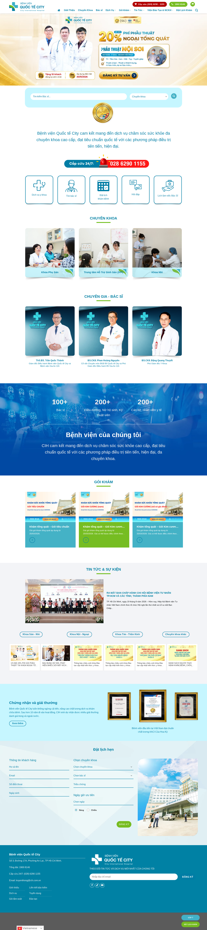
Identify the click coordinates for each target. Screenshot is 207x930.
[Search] (196, 10)
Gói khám (124, 10)
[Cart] (192, 4)
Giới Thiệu (69, 10)
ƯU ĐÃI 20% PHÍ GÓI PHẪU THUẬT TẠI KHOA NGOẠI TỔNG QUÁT (24, 664)
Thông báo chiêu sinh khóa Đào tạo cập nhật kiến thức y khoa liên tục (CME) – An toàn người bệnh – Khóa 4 (118, 664)
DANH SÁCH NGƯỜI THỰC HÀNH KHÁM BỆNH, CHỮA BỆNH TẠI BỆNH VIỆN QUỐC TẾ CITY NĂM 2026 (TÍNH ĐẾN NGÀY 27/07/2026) (182, 664)
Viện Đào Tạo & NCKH (159, 10)
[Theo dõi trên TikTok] (97, 885)
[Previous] (7, 49)
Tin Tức (138, 10)
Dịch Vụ (110, 10)
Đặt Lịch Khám (184, 10)
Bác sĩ (99, 10)
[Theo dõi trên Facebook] (92, 885)
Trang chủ (59, 10)
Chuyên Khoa (85, 10)
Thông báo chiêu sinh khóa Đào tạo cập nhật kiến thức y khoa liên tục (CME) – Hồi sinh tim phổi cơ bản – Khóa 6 (150, 664)
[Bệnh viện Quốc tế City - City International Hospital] (26, 7)
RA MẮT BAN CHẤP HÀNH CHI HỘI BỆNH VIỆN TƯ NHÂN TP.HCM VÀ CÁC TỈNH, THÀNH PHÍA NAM (139, 594)
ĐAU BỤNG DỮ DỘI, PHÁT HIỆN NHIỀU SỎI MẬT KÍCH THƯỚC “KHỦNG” (54, 664)
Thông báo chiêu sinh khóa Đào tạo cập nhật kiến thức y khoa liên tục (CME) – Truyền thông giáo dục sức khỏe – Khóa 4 (87, 664)
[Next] (199, 49)
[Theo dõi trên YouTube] (102, 885)
